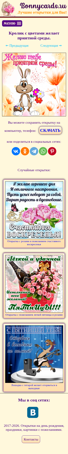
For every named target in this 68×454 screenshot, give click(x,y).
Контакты (31, 439)
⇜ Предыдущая (17, 45)
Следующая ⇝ (51, 45)
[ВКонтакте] (16, 151)
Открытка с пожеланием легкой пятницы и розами (34, 314)
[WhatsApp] (43, 151)
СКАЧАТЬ (50, 130)
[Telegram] (34, 151)
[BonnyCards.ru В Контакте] (32, 412)
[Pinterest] (52, 151)
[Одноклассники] (25, 151)
